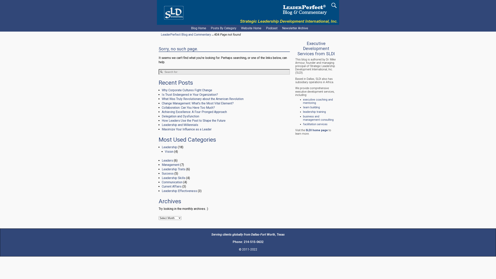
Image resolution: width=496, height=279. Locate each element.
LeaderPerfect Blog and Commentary (186, 34)
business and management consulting (318, 118)
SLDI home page (317, 130)
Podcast (271, 28)
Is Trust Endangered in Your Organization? (190, 94)
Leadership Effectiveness (179, 191)
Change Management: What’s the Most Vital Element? (198, 103)
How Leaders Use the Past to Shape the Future (194, 120)
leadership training (314, 112)
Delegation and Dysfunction (180, 116)
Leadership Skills (173, 178)
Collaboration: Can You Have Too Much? (188, 107)
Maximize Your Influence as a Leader (187, 129)
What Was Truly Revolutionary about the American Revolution (203, 99)
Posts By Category (223, 28)
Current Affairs (172, 186)
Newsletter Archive (295, 28)
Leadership (169, 147)
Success (168, 173)
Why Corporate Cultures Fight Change (187, 90)
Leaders (167, 160)
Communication (172, 182)
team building (311, 107)
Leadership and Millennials (180, 125)
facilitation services (315, 124)
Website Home (251, 28)
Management (170, 165)
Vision (169, 151)
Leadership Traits (173, 169)
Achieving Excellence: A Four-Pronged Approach (194, 112)
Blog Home (198, 28)
